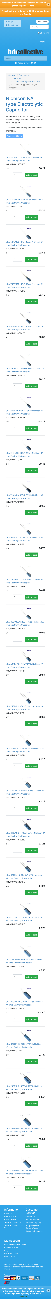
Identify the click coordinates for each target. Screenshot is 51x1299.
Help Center (42, 22)
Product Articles (11, 1247)
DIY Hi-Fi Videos (11, 1253)
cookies (23, 1296)
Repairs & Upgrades (34, 1231)
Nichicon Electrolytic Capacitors (25, 81)
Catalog (12, 75)
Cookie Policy (10, 1216)
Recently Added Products (15, 1244)
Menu (41, 41)
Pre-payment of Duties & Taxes (32, 1227)
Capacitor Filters (14, 136)
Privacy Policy (10, 1219)
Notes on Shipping (33, 1223)
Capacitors (16, 78)
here (32, 5)
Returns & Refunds (33, 1220)
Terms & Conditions (12, 1222)
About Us (8, 1213)
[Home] (25, 52)
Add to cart (31, 175)
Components (24, 75)
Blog (6, 1250)
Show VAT (44, 33)
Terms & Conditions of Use (13, 1226)
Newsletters (9, 1256)
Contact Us (30, 1217)
